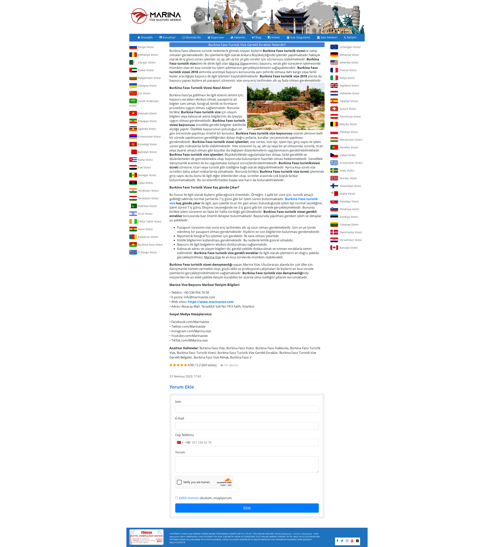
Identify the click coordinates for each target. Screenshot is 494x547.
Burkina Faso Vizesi (150, 244)
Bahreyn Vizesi (147, 152)
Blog (258, 37)
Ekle (247, 508)
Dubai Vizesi (145, 70)
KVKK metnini (189, 498)
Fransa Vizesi (347, 70)
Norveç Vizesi (347, 178)
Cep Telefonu (184, 435)
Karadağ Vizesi (147, 144)
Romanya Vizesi (147, 55)
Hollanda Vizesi (349, 93)
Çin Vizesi (143, 93)
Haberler (239, 37)
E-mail (179, 418)
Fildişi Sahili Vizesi (149, 221)
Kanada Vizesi (348, 247)
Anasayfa (146, 37)
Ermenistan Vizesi (149, 136)
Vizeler (275, 37)
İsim (178, 402)
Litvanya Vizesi (348, 224)
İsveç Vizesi (346, 170)
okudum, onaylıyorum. (205, 498)
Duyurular (217, 37)
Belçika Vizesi (347, 124)
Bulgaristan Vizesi (149, 78)
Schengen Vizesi (349, 47)
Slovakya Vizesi (348, 201)
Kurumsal (168, 37)
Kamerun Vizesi (147, 237)
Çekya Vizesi (346, 155)
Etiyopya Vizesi (147, 121)
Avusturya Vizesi (349, 116)
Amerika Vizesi (348, 62)
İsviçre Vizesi (347, 109)
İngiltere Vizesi (348, 85)
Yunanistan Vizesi (350, 163)
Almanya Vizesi (348, 55)
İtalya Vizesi (346, 78)
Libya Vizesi (145, 183)
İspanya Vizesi (348, 101)
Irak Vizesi (144, 167)
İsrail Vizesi (144, 214)
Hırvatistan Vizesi (350, 240)
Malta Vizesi (346, 193)
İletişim (351, 37)
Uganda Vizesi (146, 129)
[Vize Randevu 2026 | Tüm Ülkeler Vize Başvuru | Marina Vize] (155, 16)
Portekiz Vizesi (348, 147)
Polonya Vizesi (348, 132)
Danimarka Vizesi (350, 232)
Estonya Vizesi (348, 217)
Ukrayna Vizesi (147, 85)
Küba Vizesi (145, 159)
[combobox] (182, 442)
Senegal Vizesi (146, 175)
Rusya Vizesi (145, 47)
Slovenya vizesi (348, 209)
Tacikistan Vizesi (148, 198)
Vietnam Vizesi (147, 113)
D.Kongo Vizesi (147, 252)
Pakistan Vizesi (147, 206)
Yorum (180, 452)
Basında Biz (193, 37)
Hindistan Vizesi (148, 190)
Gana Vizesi (145, 229)
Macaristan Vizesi (350, 139)
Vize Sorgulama (299, 37)
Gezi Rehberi (328, 37)
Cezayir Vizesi (146, 62)
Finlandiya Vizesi (349, 186)
